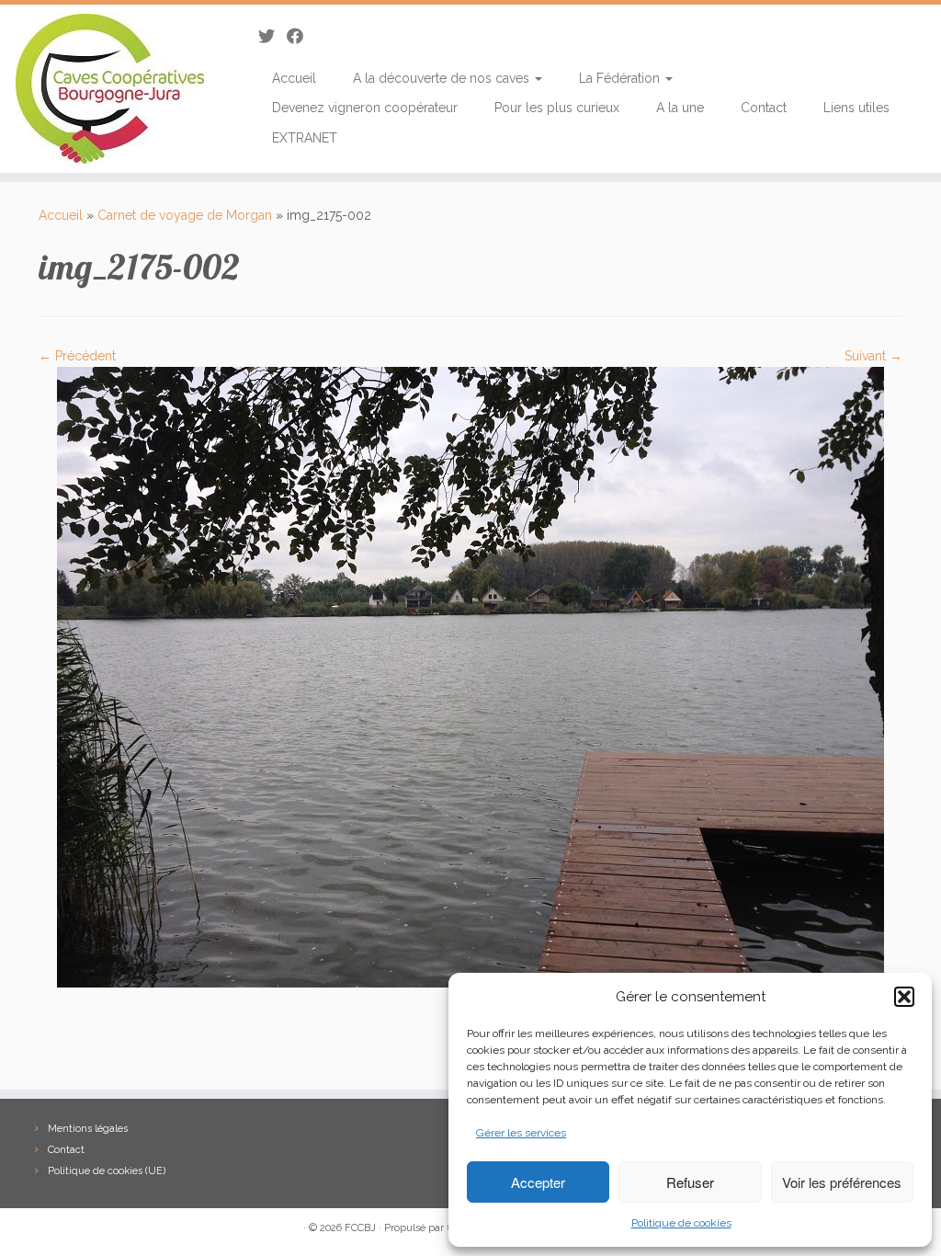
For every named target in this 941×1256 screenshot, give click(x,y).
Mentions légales (88, 1129)
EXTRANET (304, 138)
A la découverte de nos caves (443, 78)
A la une (680, 107)
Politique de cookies (681, 1222)
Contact (764, 107)
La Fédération (621, 78)
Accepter (538, 1182)
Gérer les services (521, 1132)
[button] (904, 997)
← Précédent (77, 355)
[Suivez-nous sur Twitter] (272, 36)
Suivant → (873, 355)
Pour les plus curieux (556, 107)
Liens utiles (856, 107)
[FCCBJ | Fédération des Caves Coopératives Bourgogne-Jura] (110, 89)
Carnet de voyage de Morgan (184, 215)
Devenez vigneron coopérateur (365, 107)
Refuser (690, 1182)
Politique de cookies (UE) (106, 1171)
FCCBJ (360, 1228)
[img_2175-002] (470, 675)
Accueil (294, 78)
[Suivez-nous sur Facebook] (301, 36)
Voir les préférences (841, 1182)
